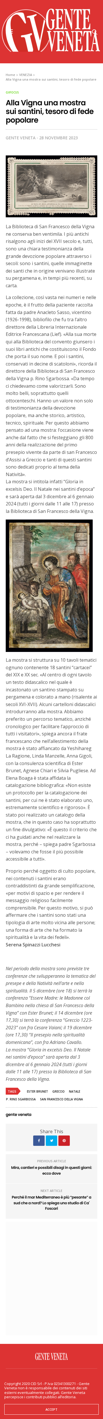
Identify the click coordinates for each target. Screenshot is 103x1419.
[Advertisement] (51, 1277)
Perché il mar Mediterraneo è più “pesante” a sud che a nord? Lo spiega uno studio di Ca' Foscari (51, 1202)
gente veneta (20, 137)
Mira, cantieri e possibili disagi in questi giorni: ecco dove (51, 1170)
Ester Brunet (37, 1091)
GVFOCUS (12, 92)
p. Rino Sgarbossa (21, 1099)
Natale (74, 1091)
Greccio (58, 1091)
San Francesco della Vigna (61, 1099)
